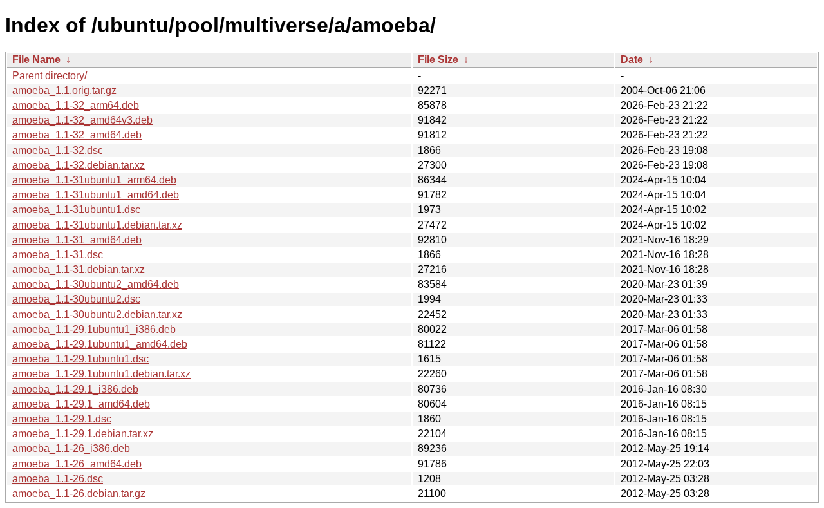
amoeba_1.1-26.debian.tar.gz (78, 493)
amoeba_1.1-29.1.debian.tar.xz (82, 433)
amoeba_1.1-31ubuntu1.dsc (76, 209)
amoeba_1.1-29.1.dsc (61, 418)
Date (632, 59)
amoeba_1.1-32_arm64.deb (75, 105)
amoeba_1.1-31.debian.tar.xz (78, 269)
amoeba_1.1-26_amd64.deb (77, 463)
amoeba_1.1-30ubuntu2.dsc (76, 299)
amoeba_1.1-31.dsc (57, 254)
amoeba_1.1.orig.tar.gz (64, 90)
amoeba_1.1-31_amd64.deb (77, 239)
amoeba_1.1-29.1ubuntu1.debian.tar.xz (101, 373)
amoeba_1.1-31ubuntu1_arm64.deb (94, 179)
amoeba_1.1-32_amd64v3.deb (82, 120)
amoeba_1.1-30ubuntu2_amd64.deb (95, 284)
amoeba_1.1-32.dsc (57, 150)
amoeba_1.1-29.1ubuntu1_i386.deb (94, 329)
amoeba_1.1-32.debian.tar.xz (78, 165)
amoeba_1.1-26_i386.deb (71, 448)
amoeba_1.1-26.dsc (57, 478)
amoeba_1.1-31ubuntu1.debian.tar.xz (97, 225)
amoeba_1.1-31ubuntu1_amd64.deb (95, 194)
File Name (36, 59)
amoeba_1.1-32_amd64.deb (77, 134)
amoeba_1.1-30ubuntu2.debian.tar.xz (97, 314)
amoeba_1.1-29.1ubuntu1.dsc (80, 358)
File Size (438, 59)
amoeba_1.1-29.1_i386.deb (75, 389)
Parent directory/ (49, 75)
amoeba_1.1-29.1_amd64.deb (81, 404)
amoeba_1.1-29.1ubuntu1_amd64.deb (99, 344)
